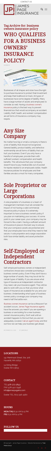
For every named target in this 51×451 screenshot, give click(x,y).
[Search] (40, 9)
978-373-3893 (14, 384)
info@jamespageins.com (14, 390)
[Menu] (46, 9)
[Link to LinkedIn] (42, 448)
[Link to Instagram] (45, 448)
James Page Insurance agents (32, 307)
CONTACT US (26, 2)
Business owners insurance (15, 304)
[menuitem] (26, 1)
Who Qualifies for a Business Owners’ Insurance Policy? (25, 47)
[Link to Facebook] (38, 448)
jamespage (24, 330)
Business (7, 65)
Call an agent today (30, 321)
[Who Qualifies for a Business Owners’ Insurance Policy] (25, 78)
